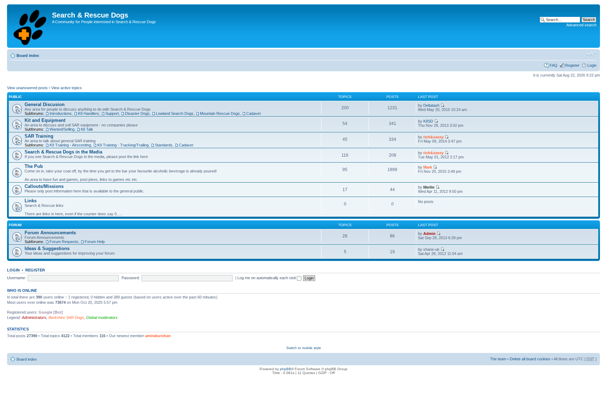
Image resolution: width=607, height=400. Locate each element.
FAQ (553, 65)
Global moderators (102, 317)
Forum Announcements (50, 232)
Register (572, 65)
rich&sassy (433, 137)
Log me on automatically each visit (267, 278)
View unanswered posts (27, 88)
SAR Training (39, 136)
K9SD (428, 121)
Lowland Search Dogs (175, 113)
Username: (16, 278)
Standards (163, 145)
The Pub (34, 166)
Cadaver (253, 113)
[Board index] (30, 26)
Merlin (429, 187)
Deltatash (431, 105)
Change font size (591, 54)
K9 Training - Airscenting (70, 145)
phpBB (285, 369)
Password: (131, 278)
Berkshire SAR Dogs (66, 317)
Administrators (34, 317)
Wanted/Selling (62, 129)
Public (15, 97)
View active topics (66, 88)
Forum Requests (64, 242)
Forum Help (95, 242)
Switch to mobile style (303, 348)
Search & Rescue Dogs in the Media (63, 152)
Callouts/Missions (44, 186)
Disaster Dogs (137, 113)
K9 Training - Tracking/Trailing (123, 145)
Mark (427, 167)
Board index (28, 55)
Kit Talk (87, 129)
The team (498, 359)
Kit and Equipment (45, 120)
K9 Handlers (88, 113)
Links (31, 200)
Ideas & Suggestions (47, 248)
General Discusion (45, 104)
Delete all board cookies (530, 359)
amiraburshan (158, 336)
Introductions (61, 113)
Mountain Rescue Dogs (220, 113)
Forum (15, 225)
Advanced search (581, 25)
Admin (429, 233)
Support (112, 113)
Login (591, 65)
